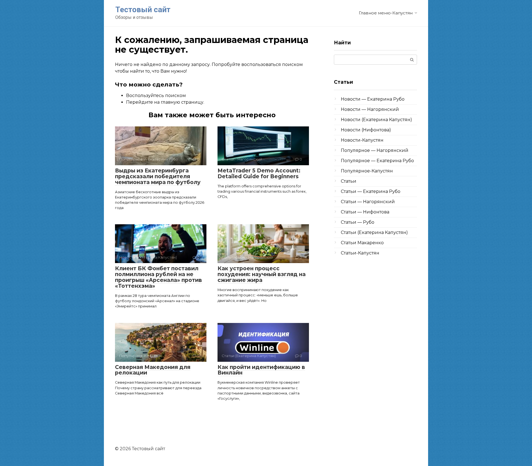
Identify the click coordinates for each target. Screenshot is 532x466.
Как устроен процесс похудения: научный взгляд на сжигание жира (262, 274)
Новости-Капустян (362, 140)
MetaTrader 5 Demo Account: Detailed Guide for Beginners (259, 173)
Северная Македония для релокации (152, 370)
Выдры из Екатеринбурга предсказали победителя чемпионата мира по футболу (158, 176)
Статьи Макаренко (362, 242)
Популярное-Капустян (367, 171)
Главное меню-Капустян (386, 13)
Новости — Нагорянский (370, 109)
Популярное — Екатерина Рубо (377, 160)
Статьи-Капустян (360, 253)
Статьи (348, 181)
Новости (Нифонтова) (366, 130)
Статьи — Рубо (357, 222)
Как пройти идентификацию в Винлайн (261, 370)
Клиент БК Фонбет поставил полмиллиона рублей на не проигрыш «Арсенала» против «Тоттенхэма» (158, 277)
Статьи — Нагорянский (368, 201)
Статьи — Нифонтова (365, 212)
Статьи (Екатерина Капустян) (374, 232)
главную (170, 102)
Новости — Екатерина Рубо (373, 99)
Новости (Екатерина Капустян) (376, 119)
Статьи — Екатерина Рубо (370, 191)
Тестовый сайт (142, 9)
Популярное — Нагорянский (374, 150)
